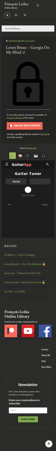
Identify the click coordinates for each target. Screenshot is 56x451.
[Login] (16, 15)
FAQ (43, 361)
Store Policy (46, 366)
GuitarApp (32, 148)
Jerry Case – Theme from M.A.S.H (22, 273)
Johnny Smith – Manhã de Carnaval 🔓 (24, 282)
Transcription (29, 40)
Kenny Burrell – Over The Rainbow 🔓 (25, 264)
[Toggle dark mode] (48, 443)
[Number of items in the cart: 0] (25, 15)
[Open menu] (38, 5)
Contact (44, 349)
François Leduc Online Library (16, 314)
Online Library (11, 7)
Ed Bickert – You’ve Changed (19, 254)
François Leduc (16, 3)
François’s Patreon (14, 117)
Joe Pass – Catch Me (14, 291)
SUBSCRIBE (28, 419)
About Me (45, 355)
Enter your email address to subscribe (24, 402)
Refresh (43, 134)
